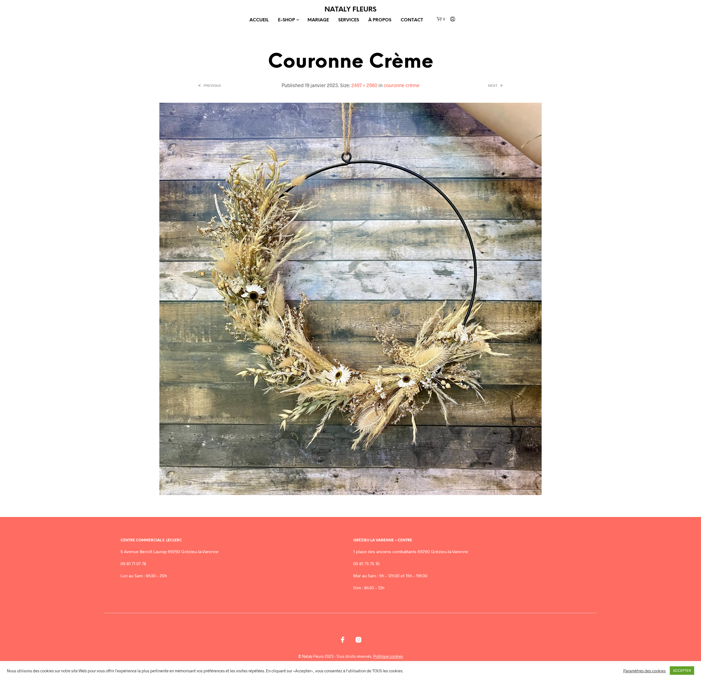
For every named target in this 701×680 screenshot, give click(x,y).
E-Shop (286, 20)
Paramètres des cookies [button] (644, 670)
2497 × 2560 (364, 85)
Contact (412, 20)
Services (348, 20)
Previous (212, 85)
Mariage (318, 20)
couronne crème (402, 85)
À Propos (379, 20)
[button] (441, 19)
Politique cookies (388, 656)
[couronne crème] (350, 298)
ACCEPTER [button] (682, 670)
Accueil (259, 20)
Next (493, 85)
